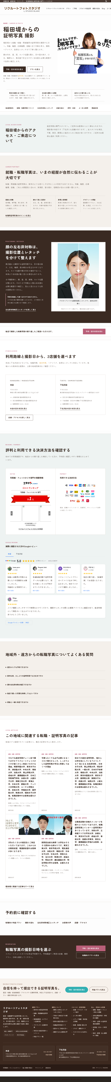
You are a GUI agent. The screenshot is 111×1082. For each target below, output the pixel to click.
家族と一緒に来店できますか (17, 702)
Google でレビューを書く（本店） (19, 622)
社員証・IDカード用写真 (100, 1028)
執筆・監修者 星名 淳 (80, 1025)
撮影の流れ (29, 922)
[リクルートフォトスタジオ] (22, 8)
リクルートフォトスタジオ (15, 1009)
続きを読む (11, 591)
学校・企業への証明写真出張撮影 (100, 1022)
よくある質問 (83, 108)
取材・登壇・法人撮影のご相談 (100, 1034)
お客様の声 (66, 922)
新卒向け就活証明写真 (41, 1010)
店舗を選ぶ (60, 108)
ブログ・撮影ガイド (79, 1028)
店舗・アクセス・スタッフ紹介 (80, 1011)
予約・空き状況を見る (14, 69)
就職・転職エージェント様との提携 (100, 1011)
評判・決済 (71, 108)
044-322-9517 (48, 1052)
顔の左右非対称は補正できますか (19, 684)
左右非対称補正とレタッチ (48, 922)
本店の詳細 (49, 1055)
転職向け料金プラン (14, 922)
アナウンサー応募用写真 (41, 1026)
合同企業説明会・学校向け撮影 (100, 1017)
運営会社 (48, 1068)
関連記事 (95, 108)
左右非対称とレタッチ (45, 108)
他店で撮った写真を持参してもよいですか (22, 693)
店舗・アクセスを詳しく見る (19, 417)
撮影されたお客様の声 (60, 1032)
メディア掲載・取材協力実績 (80, 1020)
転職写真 (24, 108)
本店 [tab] (9, 554)
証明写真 (20, 76)
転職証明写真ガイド (59, 1025)
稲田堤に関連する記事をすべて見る (20, 886)
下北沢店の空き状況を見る (70, 408)
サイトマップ (39, 1068)
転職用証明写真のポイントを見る (18, 215)
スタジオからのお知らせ (80, 1033)
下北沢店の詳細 (100, 1055)
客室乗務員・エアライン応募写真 (41, 1020)
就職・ (19, 108)
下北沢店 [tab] (19, 554)
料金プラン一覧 (38, 1037)
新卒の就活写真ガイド (60, 1021)
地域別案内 (9, 108)
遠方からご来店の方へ (60, 1028)
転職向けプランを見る (90, 955)
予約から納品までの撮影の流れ (60, 1017)
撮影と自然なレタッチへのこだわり (60, 1011)
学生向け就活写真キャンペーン (41, 1032)
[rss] (106, 1)
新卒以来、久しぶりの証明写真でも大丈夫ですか (25, 676)
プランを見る (35, 69)
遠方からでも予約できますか (17, 667)
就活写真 (43, 362)
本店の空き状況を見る (18, 408)
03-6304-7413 (101, 1052)
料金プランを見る (98, 990)
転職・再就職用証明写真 (41, 1014)
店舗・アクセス (81, 922)
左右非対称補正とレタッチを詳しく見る (21, 310)
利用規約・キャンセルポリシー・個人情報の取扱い (18, 1068)
